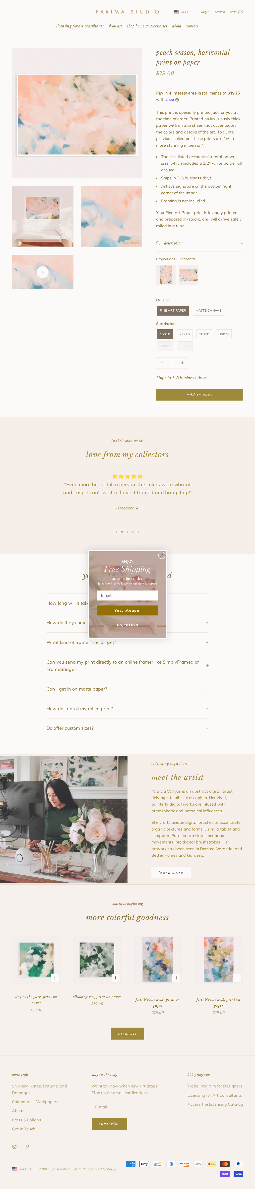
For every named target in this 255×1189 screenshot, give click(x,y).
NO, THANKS (127, 625)
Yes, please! (127, 610)
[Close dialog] (162, 555)
